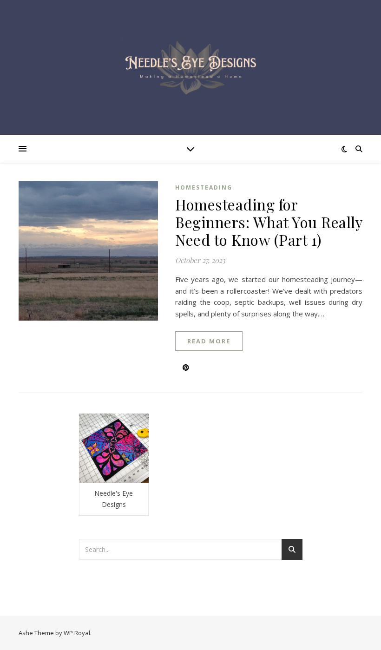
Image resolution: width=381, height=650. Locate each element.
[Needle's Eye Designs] (190, 67)
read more (208, 341)
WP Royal (77, 633)
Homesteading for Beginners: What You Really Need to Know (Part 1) (268, 221)
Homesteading (203, 187)
